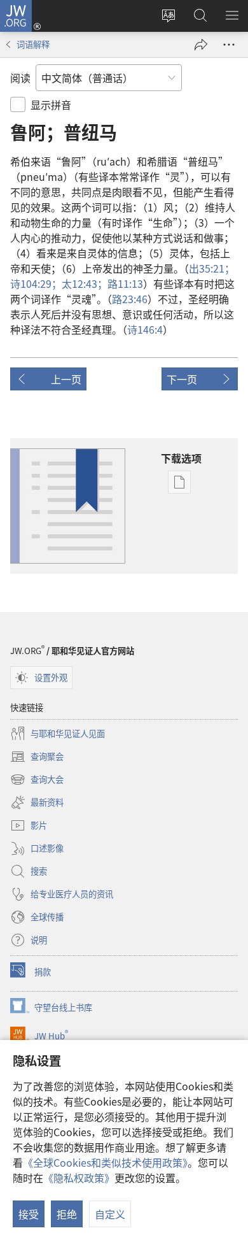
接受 (28, 1214)
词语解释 (33, 44)
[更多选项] (228, 44)
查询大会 (37, 780)
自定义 (110, 1214)
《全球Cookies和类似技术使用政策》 (105, 1162)
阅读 (20, 77)
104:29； (36, 283)
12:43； (84, 283)
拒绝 (67, 1214)
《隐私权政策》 (78, 1177)
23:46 (130, 298)
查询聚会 (37, 757)
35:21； (212, 268)
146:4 (145, 329)
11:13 (125, 283)
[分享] (200, 44)
